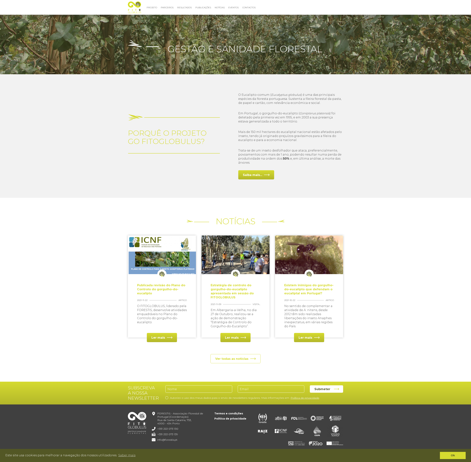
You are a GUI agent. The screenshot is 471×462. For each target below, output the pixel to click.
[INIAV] (299, 431)
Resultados (184, 7)
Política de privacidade (305, 397)
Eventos (233, 7)
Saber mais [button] (126, 455)
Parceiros (167, 7)
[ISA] (335, 418)
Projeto (152, 7)
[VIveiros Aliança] (335, 431)
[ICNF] (281, 431)
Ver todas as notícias (231, 359)
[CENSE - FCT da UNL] (299, 418)
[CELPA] (317, 431)
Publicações (203, 7)
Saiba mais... (252, 175)
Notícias (220, 7)
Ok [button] (453, 455)
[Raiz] (263, 431)
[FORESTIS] (263, 418)
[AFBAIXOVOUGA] (281, 418)
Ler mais (158, 337)
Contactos (249, 7)
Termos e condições (228, 413)
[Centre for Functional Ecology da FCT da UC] (317, 418)
